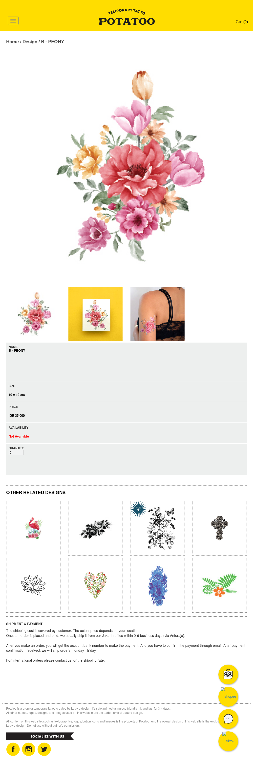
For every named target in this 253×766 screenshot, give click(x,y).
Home (12, 41)
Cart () (241, 22)
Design (29, 41)
